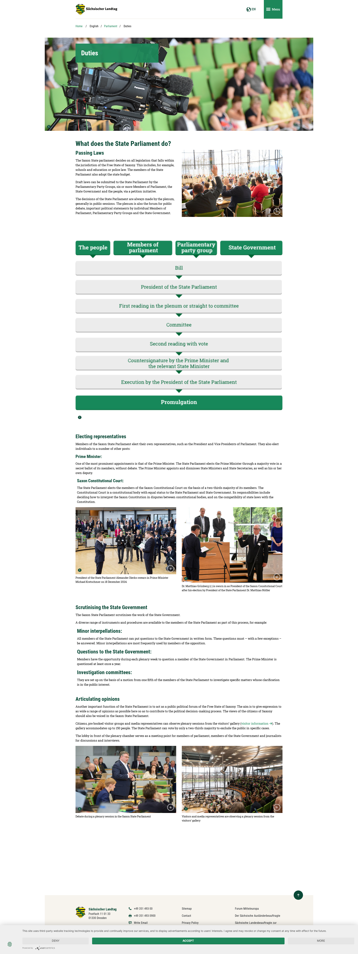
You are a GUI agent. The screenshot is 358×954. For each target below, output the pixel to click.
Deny (55, 940)
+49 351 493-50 (143, 908)
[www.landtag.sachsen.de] (96, 9)
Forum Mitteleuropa (247, 908)
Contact (186, 915)
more (321, 940)
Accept (188, 940)
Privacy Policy (190, 923)
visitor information (254, 723)
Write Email (141, 923)
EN (253, 9)
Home (79, 26)
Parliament (110, 26)
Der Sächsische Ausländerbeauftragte (257, 915)
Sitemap (187, 908)
